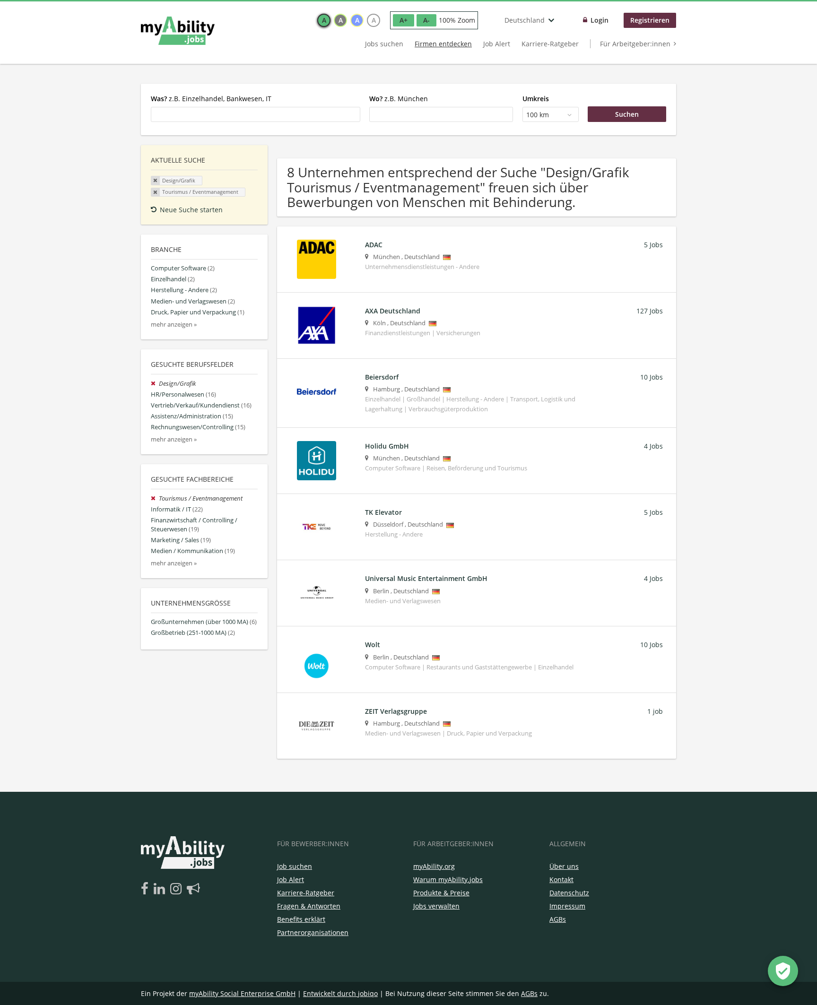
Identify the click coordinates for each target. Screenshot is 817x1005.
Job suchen (294, 866)
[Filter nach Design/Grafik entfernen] (155, 384)
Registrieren (649, 20)
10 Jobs (651, 377)
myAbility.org (434, 866)
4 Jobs (653, 446)
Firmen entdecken (443, 43)
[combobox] (255, 114)
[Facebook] (146, 889)
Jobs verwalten (436, 905)
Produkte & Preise (441, 892)
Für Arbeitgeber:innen (635, 43)
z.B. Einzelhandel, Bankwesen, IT (211, 98)
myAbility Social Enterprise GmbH (242, 993)
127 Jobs (649, 310)
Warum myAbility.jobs (448, 879)
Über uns (564, 866)
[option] (323, 20)
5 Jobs (653, 244)
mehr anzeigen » (174, 325)
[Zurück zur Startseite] (178, 31)
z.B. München (398, 98)
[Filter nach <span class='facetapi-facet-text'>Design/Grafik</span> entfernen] (155, 180)
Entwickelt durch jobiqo (340, 993)
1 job (655, 711)
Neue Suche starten (191, 209)
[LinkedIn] (161, 889)
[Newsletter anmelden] (193, 889)
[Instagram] (177, 889)
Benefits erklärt (301, 919)
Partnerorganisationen (312, 932)
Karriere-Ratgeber (550, 43)
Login (599, 20)
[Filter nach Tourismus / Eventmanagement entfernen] (155, 498)
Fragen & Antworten (308, 905)
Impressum (567, 905)
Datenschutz (569, 892)
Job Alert (496, 43)
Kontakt (561, 879)
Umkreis (535, 98)
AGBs (557, 919)
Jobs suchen (384, 43)
